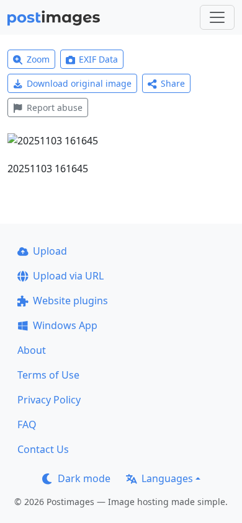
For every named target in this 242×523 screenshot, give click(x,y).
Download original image (79, 83)
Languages (167, 478)
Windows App (65, 325)
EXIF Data (98, 59)
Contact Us (43, 449)
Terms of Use (48, 375)
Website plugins (70, 300)
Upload (50, 251)
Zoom (38, 59)
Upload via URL (68, 276)
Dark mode (84, 478)
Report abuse (55, 107)
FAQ (27, 424)
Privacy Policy (49, 400)
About (31, 350)
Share (173, 83)
